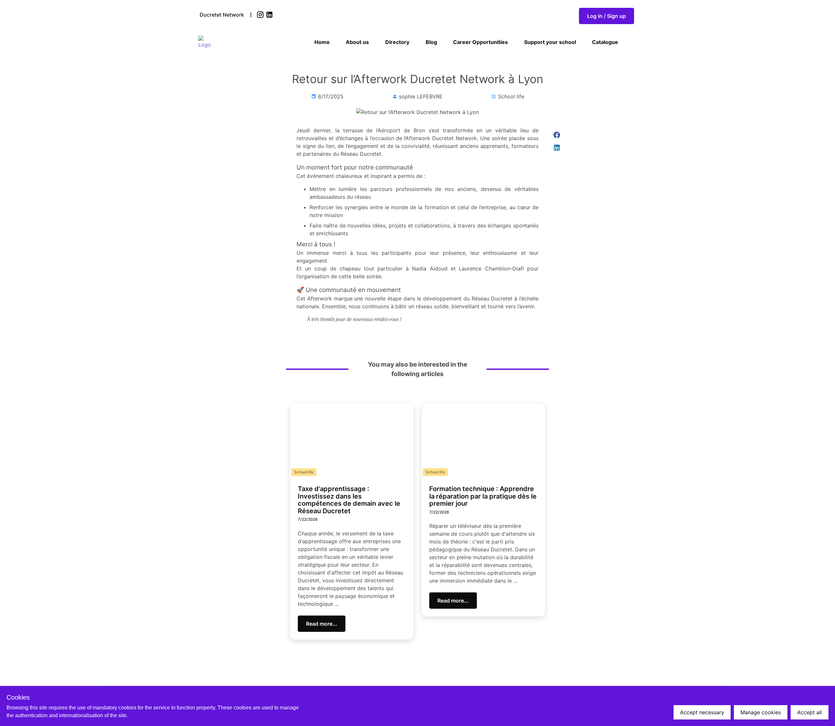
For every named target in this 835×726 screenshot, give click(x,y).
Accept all (809, 712)
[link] (261, 15)
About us (357, 42)
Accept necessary (702, 712)
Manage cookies (760, 712)
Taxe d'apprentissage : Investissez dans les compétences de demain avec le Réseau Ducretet (349, 500)
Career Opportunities (480, 42)
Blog (431, 42)
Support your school (550, 42)
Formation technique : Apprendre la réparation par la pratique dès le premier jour (483, 496)
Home (322, 42)
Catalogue (605, 42)
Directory (397, 42)
